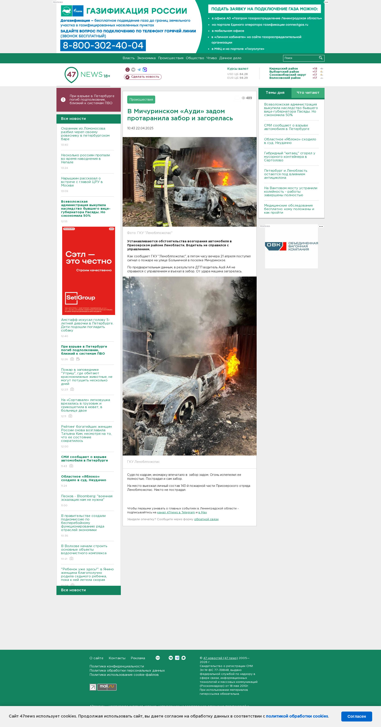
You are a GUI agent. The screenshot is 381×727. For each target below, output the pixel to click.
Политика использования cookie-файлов (124, 674)
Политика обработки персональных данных (127, 670)
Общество (195, 58)
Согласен (356, 716)
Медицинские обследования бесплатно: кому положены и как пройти (289, 209)
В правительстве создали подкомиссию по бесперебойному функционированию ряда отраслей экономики (83, 525)
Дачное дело (230, 58)
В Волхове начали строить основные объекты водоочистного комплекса (84, 552)
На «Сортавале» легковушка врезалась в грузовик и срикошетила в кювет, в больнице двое (85, 408)
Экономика (146, 58)
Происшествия (170, 58)
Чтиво (212, 58)
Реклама (138, 658)
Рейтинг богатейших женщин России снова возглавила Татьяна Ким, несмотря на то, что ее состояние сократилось (86, 436)
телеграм (139, 70)
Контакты (117, 658)
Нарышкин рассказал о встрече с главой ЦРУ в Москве (82, 184)
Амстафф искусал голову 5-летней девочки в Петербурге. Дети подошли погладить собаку (87, 327)
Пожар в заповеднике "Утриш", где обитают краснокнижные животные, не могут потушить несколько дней (86, 379)
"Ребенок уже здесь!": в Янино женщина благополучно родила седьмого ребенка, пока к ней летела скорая (87, 577)
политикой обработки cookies (297, 716)
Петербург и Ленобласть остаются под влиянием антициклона (285, 174)
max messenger (145, 70)
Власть (129, 58)
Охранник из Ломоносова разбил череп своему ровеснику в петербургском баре (85, 136)
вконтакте (133, 70)
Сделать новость (145, 76)
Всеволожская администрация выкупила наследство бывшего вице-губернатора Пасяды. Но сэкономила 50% (291, 110)
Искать (320, 57)
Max (183, 658)
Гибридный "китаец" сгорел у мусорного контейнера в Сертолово (289, 157)
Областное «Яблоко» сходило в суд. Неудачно (290, 141)
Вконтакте (171, 658)
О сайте (96, 658)
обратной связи (206, 519)
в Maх (202, 512)
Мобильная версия (127, 70)
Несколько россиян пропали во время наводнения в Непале (85, 161)
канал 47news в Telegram (176, 512)
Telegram (177, 658)
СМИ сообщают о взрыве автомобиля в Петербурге (286, 127)
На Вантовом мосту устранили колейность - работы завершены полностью (290, 192)
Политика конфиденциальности (117, 666)
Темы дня (275, 92)
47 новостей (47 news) (220, 658)
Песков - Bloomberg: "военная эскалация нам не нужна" (86, 501)
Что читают (308, 92)
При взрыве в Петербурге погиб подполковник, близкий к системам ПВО (92, 100)
